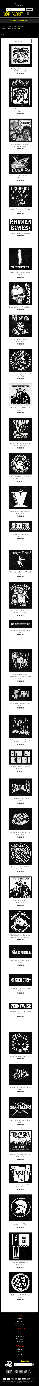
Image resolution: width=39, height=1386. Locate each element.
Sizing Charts (19, 1334)
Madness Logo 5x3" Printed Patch (20, 961)
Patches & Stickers (15, 27)
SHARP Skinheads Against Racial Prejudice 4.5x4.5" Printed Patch (20, 478)
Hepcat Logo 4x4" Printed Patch (20, 1056)
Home (4, 27)
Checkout (19, 1357)
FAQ (19, 1331)
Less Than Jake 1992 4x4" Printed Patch (20, 868)
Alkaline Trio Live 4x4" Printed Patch (20, 210)
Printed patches (8, 28)
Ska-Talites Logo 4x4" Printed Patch (20, 1121)
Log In (15, 4)
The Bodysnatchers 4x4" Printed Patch (20, 573)
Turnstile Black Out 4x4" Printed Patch (20, 274)
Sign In (19, 1349)
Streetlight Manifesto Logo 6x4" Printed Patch (20, 768)
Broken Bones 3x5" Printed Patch (20, 233)
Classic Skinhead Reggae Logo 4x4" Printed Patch (20, 1224)
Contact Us (19, 1318)
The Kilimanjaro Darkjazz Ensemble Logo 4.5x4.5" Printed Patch (20, 676)
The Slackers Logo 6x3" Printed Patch (20, 989)
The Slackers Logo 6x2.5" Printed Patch (20, 535)
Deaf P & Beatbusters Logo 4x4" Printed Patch (20, 833)
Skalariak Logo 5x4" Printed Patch (20, 799)
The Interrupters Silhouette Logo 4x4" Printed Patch (20, 741)
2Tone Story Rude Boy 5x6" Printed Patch (20, 1264)
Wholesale (19, 1339)
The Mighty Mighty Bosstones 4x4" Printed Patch (20, 70)
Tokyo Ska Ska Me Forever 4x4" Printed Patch (20, 1156)
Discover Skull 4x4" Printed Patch (20, 307)
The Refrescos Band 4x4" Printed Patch (20, 902)
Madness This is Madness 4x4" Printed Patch (20, 512)
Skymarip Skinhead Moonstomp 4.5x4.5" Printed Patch (20, 444)
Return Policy (19, 1336)
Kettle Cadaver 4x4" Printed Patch (20, 110)
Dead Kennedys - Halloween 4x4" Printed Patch (20, 145)
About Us (19, 1321)
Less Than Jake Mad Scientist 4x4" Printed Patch (20, 612)
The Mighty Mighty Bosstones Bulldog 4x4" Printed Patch (20, 936)
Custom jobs (19, 1341)
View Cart (19, 1354)
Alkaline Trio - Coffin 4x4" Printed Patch (20, 177)
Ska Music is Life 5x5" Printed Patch (20, 1296)
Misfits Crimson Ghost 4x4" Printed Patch (20, 340)
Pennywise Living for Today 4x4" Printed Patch (20, 375)
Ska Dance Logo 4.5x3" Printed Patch (20, 704)
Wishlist (19, 1351)
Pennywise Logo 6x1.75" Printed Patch (20, 1013)
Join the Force (18, 5)
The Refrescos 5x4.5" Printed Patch (20, 409)
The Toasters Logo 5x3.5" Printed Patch (20, 1186)
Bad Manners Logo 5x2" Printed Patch (20, 631)
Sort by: (10, 41)
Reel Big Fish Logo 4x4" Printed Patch (20, 1088)
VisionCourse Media (23, 1383)
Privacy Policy (19, 1324)
